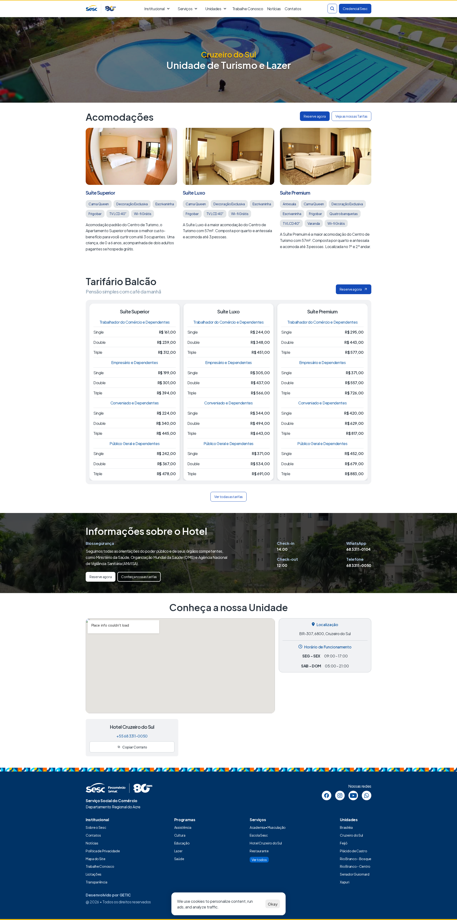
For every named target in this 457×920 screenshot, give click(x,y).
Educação (182, 843)
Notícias (274, 8)
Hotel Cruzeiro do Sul (266, 843)
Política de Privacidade (103, 850)
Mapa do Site (95, 858)
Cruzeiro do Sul (351, 835)
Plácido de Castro (353, 850)
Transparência (96, 882)
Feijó (344, 843)
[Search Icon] (332, 8)
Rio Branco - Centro (355, 866)
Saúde (179, 858)
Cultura (179, 835)
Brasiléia (346, 827)
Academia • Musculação (268, 827)
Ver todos (259, 859)
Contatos (93, 835)
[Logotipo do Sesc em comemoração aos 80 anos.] (101, 8)
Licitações (93, 874)
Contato (292, 8)
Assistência (182, 827)
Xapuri (344, 882)
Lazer (178, 850)
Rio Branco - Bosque (355, 858)
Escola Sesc (259, 835)
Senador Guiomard (354, 874)
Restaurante (259, 850)
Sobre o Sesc (96, 827)
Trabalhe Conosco (247, 8)
